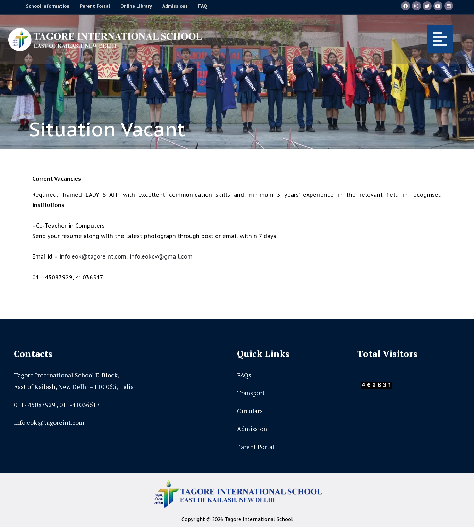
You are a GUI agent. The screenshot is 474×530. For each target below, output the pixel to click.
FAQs (244, 375)
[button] (334, 39)
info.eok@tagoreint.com (92, 256)
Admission (252, 428)
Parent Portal (255, 446)
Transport (251, 393)
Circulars (250, 411)
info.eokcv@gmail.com (161, 256)
